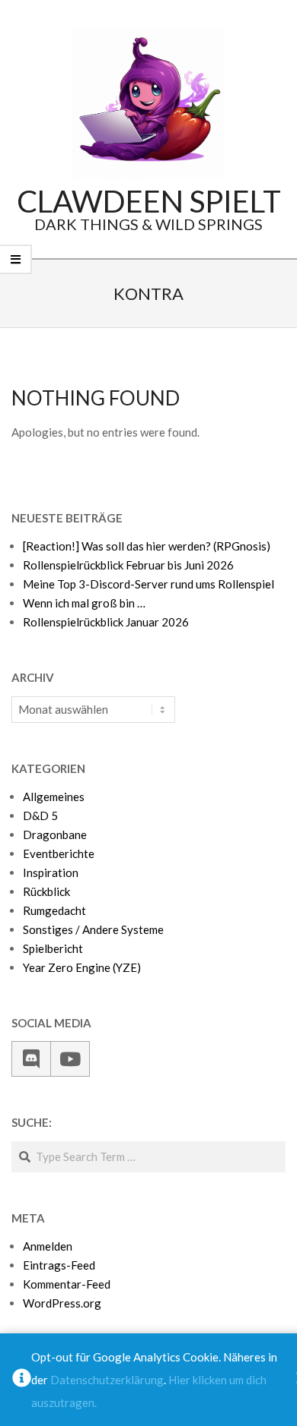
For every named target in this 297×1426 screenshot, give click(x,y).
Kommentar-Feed (66, 1284)
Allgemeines (54, 796)
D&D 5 (40, 815)
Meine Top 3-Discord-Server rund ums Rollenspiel (148, 584)
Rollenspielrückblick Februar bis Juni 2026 (128, 565)
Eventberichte (58, 853)
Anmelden (47, 1246)
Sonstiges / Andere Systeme (93, 929)
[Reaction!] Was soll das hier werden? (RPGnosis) (146, 546)
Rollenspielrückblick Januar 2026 (106, 622)
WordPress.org (62, 1303)
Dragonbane (55, 834)
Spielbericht (53, 948)
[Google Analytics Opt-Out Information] (21, 1379)
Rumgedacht (54, 910)
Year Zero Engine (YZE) (82, 967)
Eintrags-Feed (59, 1265)
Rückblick (46, 891)
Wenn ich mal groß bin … (84, 603)
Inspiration (50, 872)
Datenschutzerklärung (107, 1380)
